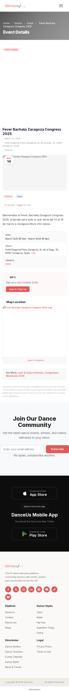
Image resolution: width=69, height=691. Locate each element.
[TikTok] (54, 589)
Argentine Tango (46, 627)
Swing (40, 632)
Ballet (40, 617)
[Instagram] (24, 589)
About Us (10, 612)
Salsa (30, 23)
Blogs (8, 627)
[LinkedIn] (31, 589)
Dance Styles (12, 662)
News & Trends (13, 667)
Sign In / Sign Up (17, 289)
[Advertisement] (34, 90)
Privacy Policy (44, 646)
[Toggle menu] (61, 6)
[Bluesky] (8, 597)
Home (6, 23)
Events (18, 23)
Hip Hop (41, 622)
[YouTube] (47, 589)
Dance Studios (13, 646)
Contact (9, 617)
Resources (11, 622)
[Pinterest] (39, 589)
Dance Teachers (14, 651)
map (33, 253)
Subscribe (57, 449)
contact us (13, 396)
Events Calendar (13, 656)
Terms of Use (44, 651)
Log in (20, 205)
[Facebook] (8, 589)
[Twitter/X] (16, 589)
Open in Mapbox (35, 360)
